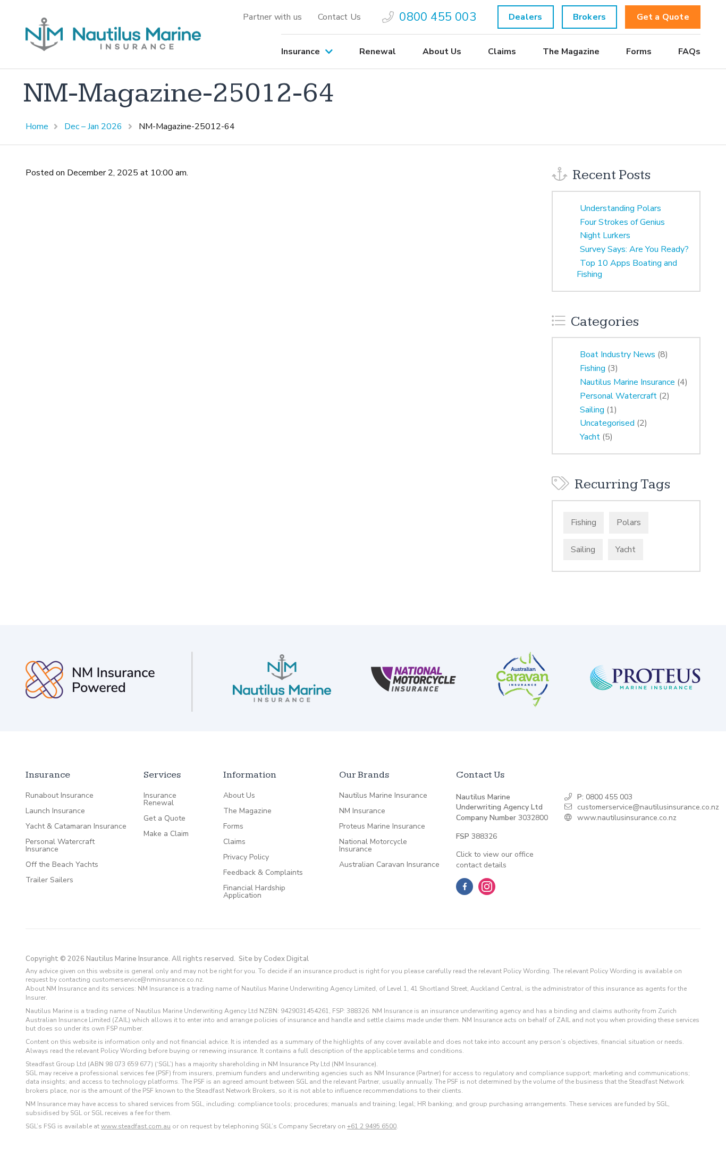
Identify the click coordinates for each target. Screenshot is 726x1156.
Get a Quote (663, 17)
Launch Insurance (55, 811)
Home (37, 126)
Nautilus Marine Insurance (627, 382)
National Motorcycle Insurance (373, 845)
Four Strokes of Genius (622, 222)
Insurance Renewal (159, 799)
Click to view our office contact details (495, 859)
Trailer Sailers (49, 880)
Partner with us (272, 17)
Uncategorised (607, 423)
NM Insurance (362, 811)
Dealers (525, 17)
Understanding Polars (620, 208)
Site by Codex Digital (274, 959)
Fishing (592, 368)
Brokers (589, 17)
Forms (639, 51)
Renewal (377, 51)
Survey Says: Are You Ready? (634, 249)
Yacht (590, 437)
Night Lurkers (605, 235)
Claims (502, 51)
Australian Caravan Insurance (389, 864)
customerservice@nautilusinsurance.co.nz (648, 807)
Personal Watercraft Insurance (60, 845)
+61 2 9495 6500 (371, 1126)
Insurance (300, 51)
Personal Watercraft (618, 396)
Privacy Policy (246, 857)
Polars (629, 522)
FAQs (689, 51)
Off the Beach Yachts (62, 864)
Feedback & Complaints (263, 872)
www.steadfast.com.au (136, 1126)
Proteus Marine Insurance (382, 826)
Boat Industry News (617, 354)
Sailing (592, 410)
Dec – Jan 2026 (93, 126)
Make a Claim (166, 834)
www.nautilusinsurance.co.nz (627, 818)
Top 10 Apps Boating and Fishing (627, 268)
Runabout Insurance (60, 795)
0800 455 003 (437, 17)
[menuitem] (272, 17)
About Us (442, 51)
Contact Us (339, 17)
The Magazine (571, 51)
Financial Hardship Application (254, 891)
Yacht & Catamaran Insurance (76, 826)
